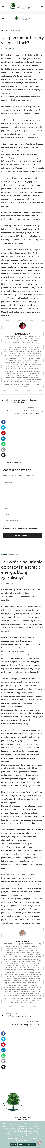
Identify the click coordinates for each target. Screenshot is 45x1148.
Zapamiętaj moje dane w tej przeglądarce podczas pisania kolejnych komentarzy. (20, 529)
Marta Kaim (9, 583)
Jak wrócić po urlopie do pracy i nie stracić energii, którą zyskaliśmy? (21, 569)
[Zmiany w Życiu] (22, 18)
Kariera (4, 555)
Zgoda (13, 1144)
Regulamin (22, 1120)
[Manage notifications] (39, 1143)
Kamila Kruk (9, 49)
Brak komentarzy (14, 463)
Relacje (4, 30)
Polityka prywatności (23, 1117)
